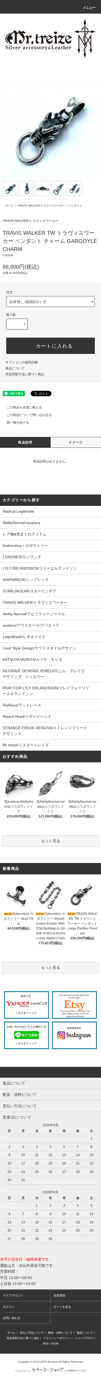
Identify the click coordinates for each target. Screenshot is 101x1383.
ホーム (9, 205)
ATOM (54, 1343)
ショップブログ (84, 1338)
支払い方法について (32, 1332)
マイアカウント (13, 1295)
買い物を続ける (17, 422)
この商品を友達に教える (24, 407)
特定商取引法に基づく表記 (24, 374)
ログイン (9, 1306)
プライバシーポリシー (56, 1338)
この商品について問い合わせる (29, 415)
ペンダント (75, 205)
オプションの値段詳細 (21, 362)
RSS (45, 1343)
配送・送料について (60, 1332)
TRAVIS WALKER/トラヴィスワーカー (41, 205)
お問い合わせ (11, 1317)
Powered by (23, 1370)
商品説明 (25, 442)
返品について (15, 368)
